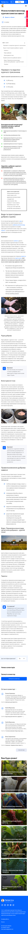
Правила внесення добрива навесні (12, 57)
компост (3, 230)
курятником (18, 258)
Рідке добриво (7, 53)
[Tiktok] (13, 905)
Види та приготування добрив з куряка (13, 48)
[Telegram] (8, 905)
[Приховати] (25, 43)
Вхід (19, 2)
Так (19, 658)
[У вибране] (24, 763)
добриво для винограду (19, 225)
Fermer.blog (2, 5)
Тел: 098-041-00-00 (5, 927)
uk (13, 2)
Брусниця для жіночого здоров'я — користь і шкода (14, 716)
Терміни (6, 64)
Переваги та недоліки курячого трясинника (14, 45)
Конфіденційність (5, 919)
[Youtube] (10, 905)
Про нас (3, 922)
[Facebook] (2, 905)
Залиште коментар (8, 674)
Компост (6, 50)
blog (4, 2)
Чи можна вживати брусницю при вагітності (14, 731)
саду (20, 221)
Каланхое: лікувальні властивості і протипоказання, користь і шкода (13, 745)
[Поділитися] (25, 17)
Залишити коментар (14, 678)
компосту (16, 241)
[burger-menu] (26, 6)
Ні (23, 658)
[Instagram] (5, 905)
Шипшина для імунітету (11, 702)
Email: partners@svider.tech (7, 929)
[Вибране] (26, 2)
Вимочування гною (9, 55)
